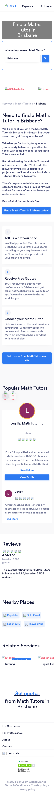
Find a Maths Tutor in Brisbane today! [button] (26, 210)
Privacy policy (27, 789)
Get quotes (27, 693)
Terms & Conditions (16, 785)
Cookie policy (39, 785)
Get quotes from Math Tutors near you (27, 358)
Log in (48, 6)
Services (7, 103)
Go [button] (45, 58)
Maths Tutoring (24, 103)
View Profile (27, 477)
